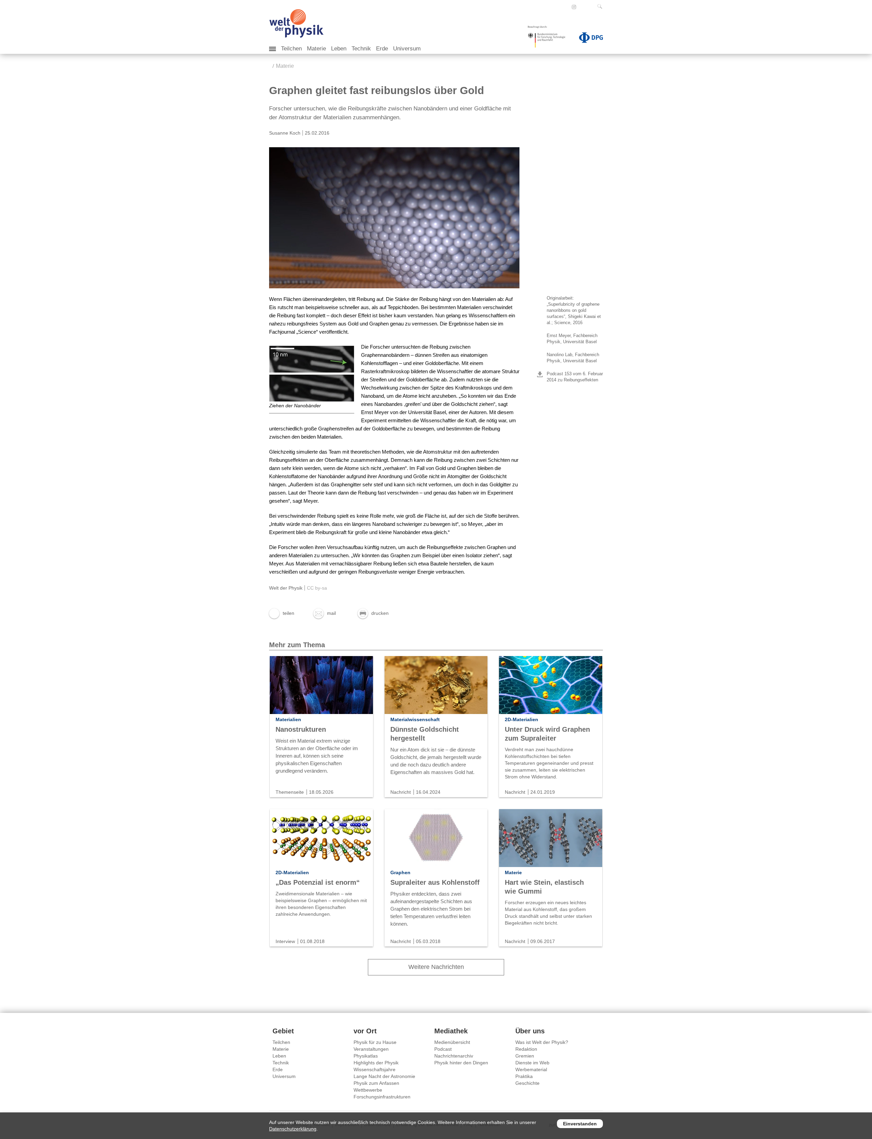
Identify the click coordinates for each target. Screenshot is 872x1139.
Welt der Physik (285, 588)
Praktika (524, 1076)
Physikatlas (366, 1056)
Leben (338, 48)
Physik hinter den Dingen (461, 1062)
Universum (407, 48)
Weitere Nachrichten (436, 966)
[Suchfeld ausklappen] (601, 6)
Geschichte (527, 1083)
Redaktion (526, 1049)
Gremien (524, 1056)
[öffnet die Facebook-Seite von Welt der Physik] (565, 7)
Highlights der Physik (376, 1062)
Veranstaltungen (371, 1049)
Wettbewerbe (368, 1090)
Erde (382, 48)
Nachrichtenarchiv (453, 1056)
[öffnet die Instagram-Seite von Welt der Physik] (574, 7)
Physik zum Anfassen (376, 1083)
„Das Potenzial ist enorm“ (318, 882)
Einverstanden (580, 1123)
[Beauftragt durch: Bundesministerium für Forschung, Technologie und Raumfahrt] (549, 39)
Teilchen (291, 48)
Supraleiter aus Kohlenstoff (435, 882)
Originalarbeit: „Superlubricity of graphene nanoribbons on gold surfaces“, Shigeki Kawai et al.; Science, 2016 (574, 310)
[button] (281, 613)
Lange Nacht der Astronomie (384, 1076)
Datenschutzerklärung (292, 1129)
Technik (361, 48)
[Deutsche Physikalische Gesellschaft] (587, 39)
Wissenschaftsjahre (374, 1069)
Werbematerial (531, 1069)
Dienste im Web (532, 1062)
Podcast (443, 1049)
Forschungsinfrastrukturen (382, 1096)
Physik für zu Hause (375, 1042)
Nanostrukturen (301, 729)
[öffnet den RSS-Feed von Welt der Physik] (583, 7)
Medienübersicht (452, 1042)
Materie (316, 48)
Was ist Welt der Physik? (541, 1042)
